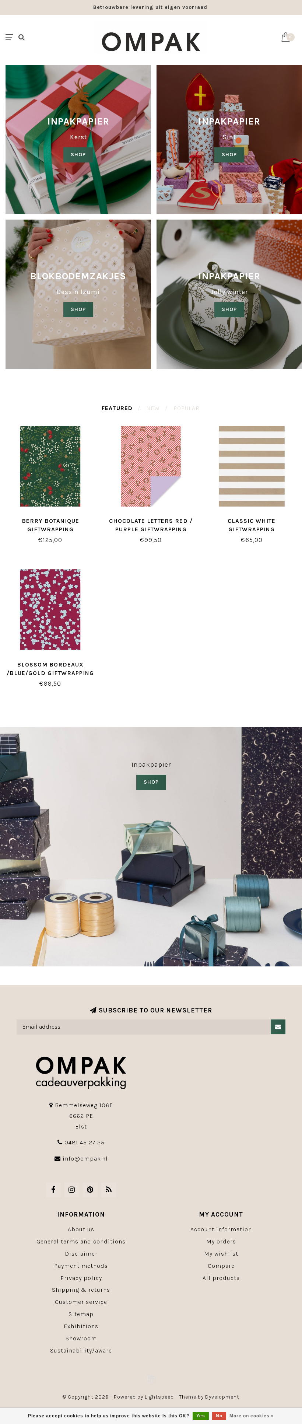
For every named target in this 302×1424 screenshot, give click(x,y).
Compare (221, 1265)
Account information (221, 1229)
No (219, 1415)
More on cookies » (251, 1415)
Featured (117, 408)
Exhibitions (81, 1326)
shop (229, 154)
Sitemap (81, 1314)
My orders (221, 1241)
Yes (200, 1415)
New (153, 408)
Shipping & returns (81, 1289)
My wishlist (221, 1253)
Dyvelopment (222, 1397)
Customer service (81, 1301)
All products (221, 1277)
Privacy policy (81, 1277)
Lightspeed (159, 1397)
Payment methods (81, 1265)
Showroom (81, 1338)
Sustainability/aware (81, 1350)
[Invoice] (151, 1378)
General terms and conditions (81, 1241)
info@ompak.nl (85, 1158)
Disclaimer (81, 1253)
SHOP (78, 154)
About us (81, 1229)
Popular (186, 408)
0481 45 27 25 (84, 1142)
